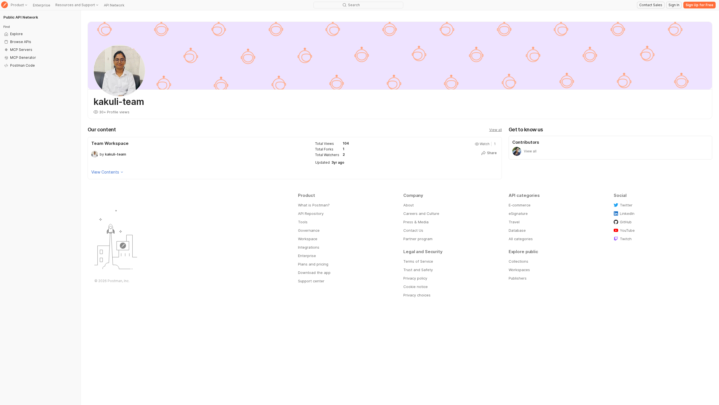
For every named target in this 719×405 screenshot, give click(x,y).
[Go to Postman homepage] (4, 5)
